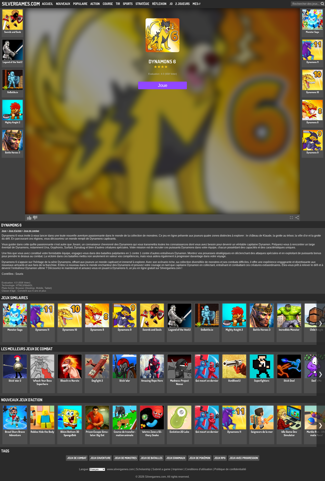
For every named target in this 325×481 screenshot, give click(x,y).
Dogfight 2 (97, 380)
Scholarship (143, 469)
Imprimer (177, 469)
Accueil (47, 4)
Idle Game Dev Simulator (289, 433)
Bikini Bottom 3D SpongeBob (69, 433)
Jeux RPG (219, 458)
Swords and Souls (152, 329)
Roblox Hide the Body (42, 431)
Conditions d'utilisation (198, 469)
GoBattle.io (207, 329)
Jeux (4, 231)
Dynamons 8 (97, 329)
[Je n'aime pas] (35, 218)
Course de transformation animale (125, 433)
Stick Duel (289, 380)
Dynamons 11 (42, 329)
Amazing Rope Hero (152, 380)
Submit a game (161, 469)
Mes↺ (197, 4)
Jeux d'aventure (100, 458)
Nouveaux (63, 4)
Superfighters (261, 380)
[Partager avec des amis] (297, 217)
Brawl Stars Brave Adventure (15, 433)
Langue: (84, 469)
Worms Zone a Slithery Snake (152, 433)
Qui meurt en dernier (207, 380)
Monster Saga (15, 329)
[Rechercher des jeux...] (323, 3)
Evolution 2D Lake (179, 431)
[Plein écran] (291, 217)
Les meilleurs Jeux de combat (27, 348)
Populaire (80, 4)
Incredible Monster (289, 329)
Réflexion (159, 4)
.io (170, 4)
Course (108, 4)
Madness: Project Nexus (179, 382)
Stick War (124, 380)
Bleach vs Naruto (69, 380)
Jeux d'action (15, 231)
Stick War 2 (15, 380)
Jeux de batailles (151, 458)
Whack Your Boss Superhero (42, 382)
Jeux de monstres (126, 458)
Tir (118, 4)
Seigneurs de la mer (262, 431)
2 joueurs (182, 4)
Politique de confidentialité (230, 469)
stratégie (142, 4)
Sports (128, 4)
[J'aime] (29, 218)
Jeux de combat (31, 231)
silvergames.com (21, 4)
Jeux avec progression (244, 458)
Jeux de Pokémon (199, 458)
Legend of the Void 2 (179, 329)
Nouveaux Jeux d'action (21, 399)
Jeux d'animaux (175, 458)
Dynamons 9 (125, 329)
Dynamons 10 (69, 329)
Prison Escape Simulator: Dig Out (97, 433)
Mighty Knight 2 (234, 329)
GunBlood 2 (234, 380)
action (95, 4)
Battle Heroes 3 (261, 329)
